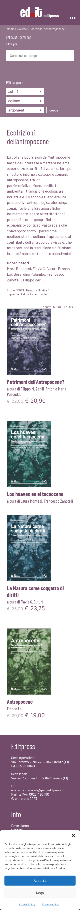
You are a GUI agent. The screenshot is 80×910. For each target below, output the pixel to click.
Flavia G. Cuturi (32, 601)
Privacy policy (50, 904)
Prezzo (30, 290)
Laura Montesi (31, 501)
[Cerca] (9, 71)
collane (25, 100)
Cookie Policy (27, 904)
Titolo (11, 290)
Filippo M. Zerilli (32, 388)
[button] (73, 835)
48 (59, 307)
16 (53, 307)
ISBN (20, 290)
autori (25, 91)
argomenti (25, 110)
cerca (53, 110)
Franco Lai (14, 708)
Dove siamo (20, 825)
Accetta (40, 880)
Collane (22, 29)
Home (10, 29)
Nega (40, 893)
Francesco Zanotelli (58, 501)
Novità (42, 290)
